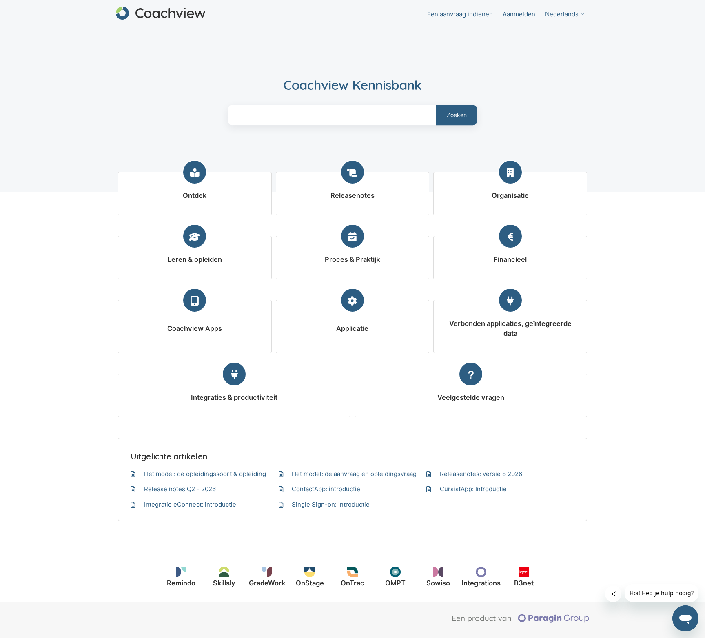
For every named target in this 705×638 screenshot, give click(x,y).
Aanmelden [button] (519, 14)
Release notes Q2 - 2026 (180, 489)
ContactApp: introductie (326, 489)
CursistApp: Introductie (473, 489)
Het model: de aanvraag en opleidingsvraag (354, 474)
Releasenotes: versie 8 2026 (481, 474)
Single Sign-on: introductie (331, 504)
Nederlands (562, 14)
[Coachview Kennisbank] (160, 14)
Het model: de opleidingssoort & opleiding (205, 474)
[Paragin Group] (520, 621)
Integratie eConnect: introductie (190, 504)
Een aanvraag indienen (460, 14)
